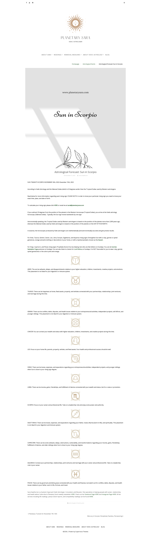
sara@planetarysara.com (76, 205)
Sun (83, 503)
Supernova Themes (81, 532)
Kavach (100, 240)
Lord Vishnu (78, 249)
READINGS (57, 55)
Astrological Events (89, 64)
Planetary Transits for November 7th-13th (43, 514)
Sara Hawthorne (83, 175)
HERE (56, 205)
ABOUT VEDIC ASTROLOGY (93, 55)
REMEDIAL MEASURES (72, 55)
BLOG (107, 55)
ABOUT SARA (46, 55)
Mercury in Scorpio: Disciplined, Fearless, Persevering (104, 516)
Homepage (75, 64)
